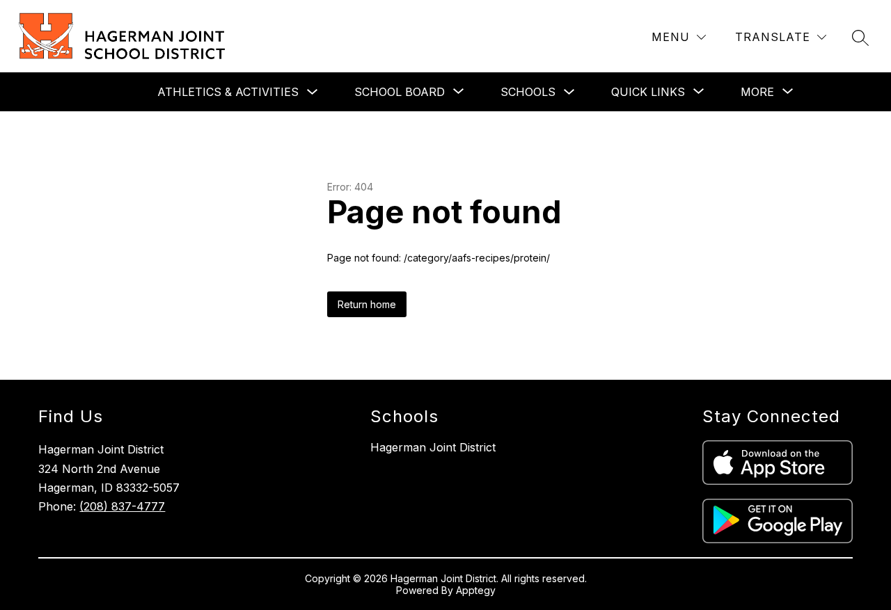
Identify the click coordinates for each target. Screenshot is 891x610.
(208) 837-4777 (122, 506)
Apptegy (476, 590)
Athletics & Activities (228, 92)
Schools (527, 92)
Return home (367, 304)
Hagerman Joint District (433, 447)
